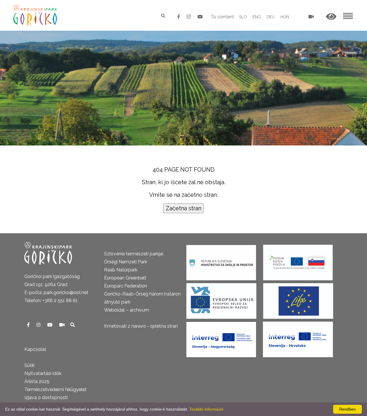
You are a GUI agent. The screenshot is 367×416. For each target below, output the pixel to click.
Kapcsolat (35, 349)
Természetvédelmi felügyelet (55, 389)
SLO (243, 17)
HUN (284, 17)
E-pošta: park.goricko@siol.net (56, 292)
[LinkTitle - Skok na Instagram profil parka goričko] (189, 16)
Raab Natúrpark (120, 270)
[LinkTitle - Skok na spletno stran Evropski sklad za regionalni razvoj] (221, 299)
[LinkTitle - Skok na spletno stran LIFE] (298, 299)
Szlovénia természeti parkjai (133, 253)
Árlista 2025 (36, 381)
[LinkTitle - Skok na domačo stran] (35, 15)
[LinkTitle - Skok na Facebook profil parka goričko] (179, 16)
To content (222, 17)
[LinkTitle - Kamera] (62, 325)
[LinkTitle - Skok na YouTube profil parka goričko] (200, 16)
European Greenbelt (125, 278)
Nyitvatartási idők (42, 373)
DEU (271, 17)
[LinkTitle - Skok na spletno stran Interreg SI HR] (298, 337)
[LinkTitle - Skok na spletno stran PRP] (298, 260)
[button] (331, 17)
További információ (206, 409)
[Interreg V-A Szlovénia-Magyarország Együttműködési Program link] (221, 337)
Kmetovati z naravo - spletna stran (141, 326)
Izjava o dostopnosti (46, 397)
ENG (257, 17)
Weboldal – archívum (126, 310)
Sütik (29, 365)
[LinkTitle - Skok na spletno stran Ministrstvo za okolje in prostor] (221, 260)
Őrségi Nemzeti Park (125, 262)
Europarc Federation (125, 286)
